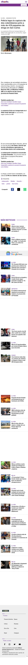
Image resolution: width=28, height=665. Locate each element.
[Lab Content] (14, 612)
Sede (3, 183)
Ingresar (24, 5)
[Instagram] (9, 644)
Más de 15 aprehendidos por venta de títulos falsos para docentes (19, 346)
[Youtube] (20, 644)
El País (14, 262)
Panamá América (8, 619)
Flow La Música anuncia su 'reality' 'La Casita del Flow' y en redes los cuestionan (19, 242)
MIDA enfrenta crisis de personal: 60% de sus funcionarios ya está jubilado (18, 413)
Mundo (14, 355)
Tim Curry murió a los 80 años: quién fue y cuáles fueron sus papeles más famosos (19, 334)
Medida (13, 181)
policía (8, 183)
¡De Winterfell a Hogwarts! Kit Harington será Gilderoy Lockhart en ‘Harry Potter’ (19, 566)
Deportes (14, 288)
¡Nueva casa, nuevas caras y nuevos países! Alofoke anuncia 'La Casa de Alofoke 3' (19, 229)
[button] (12, 189)
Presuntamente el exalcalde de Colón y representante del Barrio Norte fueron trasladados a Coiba (19, 523)
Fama (13, 224)
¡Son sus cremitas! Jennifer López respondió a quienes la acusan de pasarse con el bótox (13, 103)
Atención (19, 181)
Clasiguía (16, 633)
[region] (14, 12)
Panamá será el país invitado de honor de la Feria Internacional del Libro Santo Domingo (18, 493)
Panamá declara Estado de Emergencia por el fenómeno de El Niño (19, 399)
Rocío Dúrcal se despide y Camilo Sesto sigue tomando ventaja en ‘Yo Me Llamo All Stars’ (19, 280)
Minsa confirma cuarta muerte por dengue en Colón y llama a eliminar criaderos (19, 466)
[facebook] (4, 644)
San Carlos (15, 183)
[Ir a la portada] (5, 2)
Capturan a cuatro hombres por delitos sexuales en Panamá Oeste (18, 550)
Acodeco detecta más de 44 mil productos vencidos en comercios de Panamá (19, 537)
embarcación (5, 181)
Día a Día (6, 628)
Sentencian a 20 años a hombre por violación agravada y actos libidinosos (18, 509)
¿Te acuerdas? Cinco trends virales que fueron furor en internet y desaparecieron (19, 480)
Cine (15, 628)
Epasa (15, 619)
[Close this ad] (27, 656)
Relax (13, 475)
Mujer (5, 633)
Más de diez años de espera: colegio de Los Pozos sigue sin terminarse (18, 426)
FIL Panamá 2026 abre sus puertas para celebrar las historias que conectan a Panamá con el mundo (19, 267)
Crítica (5, 624)
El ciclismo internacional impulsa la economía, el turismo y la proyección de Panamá (19, 293)
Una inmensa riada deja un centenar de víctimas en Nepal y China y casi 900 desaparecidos (19, 359)
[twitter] (14, 644)
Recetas (16, 624)
